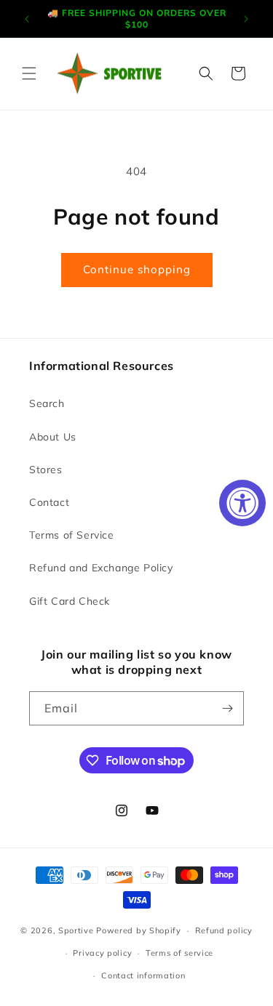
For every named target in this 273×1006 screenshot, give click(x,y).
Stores (46, 469)
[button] (29, 73)
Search (47, 403)
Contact (49, 502)
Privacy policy (102, 953)
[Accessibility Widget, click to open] (242, 503)
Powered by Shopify (138, 930)
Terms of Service (71, 535)
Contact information (143, 975)
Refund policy (224, 930)
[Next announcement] (246, 19)
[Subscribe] (227, 708)
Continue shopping (137, 269)
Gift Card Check (69, 601)
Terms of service (179, 953)
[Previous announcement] (27, 19)
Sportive (76, 930)
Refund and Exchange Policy (101, 567)
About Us (52, 436)
